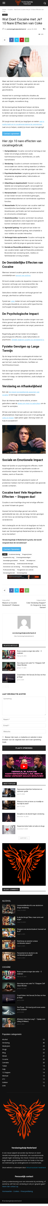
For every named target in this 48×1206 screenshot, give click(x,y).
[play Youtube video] (24, 766)
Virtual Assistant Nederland (36, 1167)
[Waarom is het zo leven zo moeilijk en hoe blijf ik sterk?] (8, 805)
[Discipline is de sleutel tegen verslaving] (8, 817)
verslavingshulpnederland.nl (16, 29)
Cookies (16, 1191)
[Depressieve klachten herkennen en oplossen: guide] (8, 792)
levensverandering (9, 563)
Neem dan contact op (10, 1186)
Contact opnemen (11, 133)
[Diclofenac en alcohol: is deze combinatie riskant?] (8, 944)
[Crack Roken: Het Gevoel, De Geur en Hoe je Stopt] (8, 678)
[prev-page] (3, 686)
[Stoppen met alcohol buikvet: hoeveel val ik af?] (8, 932)
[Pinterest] (22, 40)
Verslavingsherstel (9, 573)
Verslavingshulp (22, 573)
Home (4, 9)
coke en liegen (8, 418)
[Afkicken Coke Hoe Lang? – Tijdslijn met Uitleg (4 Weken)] (8, 1022)
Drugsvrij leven (27, 554)
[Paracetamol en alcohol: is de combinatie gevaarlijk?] (8, 956)
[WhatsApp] (27, 40)
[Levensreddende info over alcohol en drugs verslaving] (8, 908)
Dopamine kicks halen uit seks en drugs (31, 826)
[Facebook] (11, 40)
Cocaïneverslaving (14, 554)
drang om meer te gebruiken (29, 403)
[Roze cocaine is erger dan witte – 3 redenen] (8, 654)
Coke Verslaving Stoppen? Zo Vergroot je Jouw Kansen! (36, 605)
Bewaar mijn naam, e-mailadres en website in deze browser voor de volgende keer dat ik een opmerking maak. (22, 739)
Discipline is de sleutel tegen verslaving (30, 814)
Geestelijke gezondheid (10, 560)
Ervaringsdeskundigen (23, 557)
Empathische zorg (8, 557)
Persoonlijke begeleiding (30, 566)
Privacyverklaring (27, 1191)
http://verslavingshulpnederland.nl (24, 636)
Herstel (22, 560)
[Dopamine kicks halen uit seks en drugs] (8, 829)
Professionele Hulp (9, 570)
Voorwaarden (7, 1191)
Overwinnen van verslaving (11, 566)
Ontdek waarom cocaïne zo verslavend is (28, 340)
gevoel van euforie (23, 275)
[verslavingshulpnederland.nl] (3, 29)
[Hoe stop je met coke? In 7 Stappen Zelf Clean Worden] (8, 666)
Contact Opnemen (12, 549)
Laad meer (23, 838)
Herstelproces (31, 560)
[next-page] (7, 686)
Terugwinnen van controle (25, 570)
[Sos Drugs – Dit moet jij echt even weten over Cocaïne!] (8, 1010)
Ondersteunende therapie (25, 563)
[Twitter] (16, 40)
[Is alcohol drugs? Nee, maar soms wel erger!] (8, 920)
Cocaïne (10, 9)
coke (13, 301)
